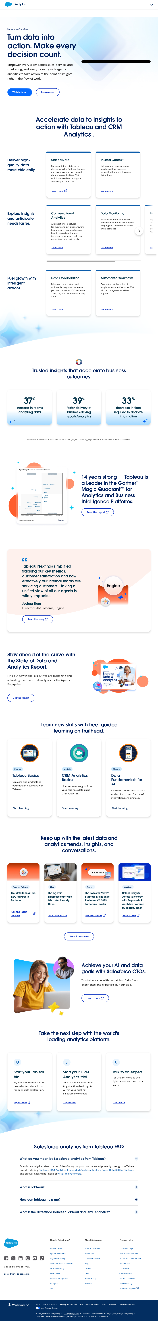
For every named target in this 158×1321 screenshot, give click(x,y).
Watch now (129, 915)
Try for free (20, 1102)
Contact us (119, 1102)
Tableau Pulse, (100, 1170)
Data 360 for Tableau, (121, 1170)
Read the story (35, 619)
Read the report (96, 512)
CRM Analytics (58, 1170)
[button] (139, 231)
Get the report (21, 697)
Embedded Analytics (79, 1170)
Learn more (47, 92)
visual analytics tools (69, 1173)
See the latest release (19, 913)
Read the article (57, 915)
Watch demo (19, 92)
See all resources (79, 936)
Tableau (43, 1170)
